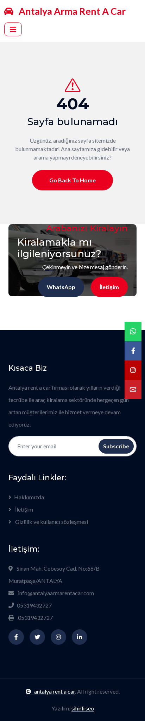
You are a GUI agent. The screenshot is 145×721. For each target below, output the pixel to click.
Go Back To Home (72, 180)
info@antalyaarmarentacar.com (56, 593)
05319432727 (34, 605)
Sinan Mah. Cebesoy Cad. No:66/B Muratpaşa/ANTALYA (54, 574)
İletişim (109, 287)
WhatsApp (61, 287)
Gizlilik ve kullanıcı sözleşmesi (51, 521)
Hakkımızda (29, 497)
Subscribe (116, 446)
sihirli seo (82, 708)
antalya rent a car (54, 691)
